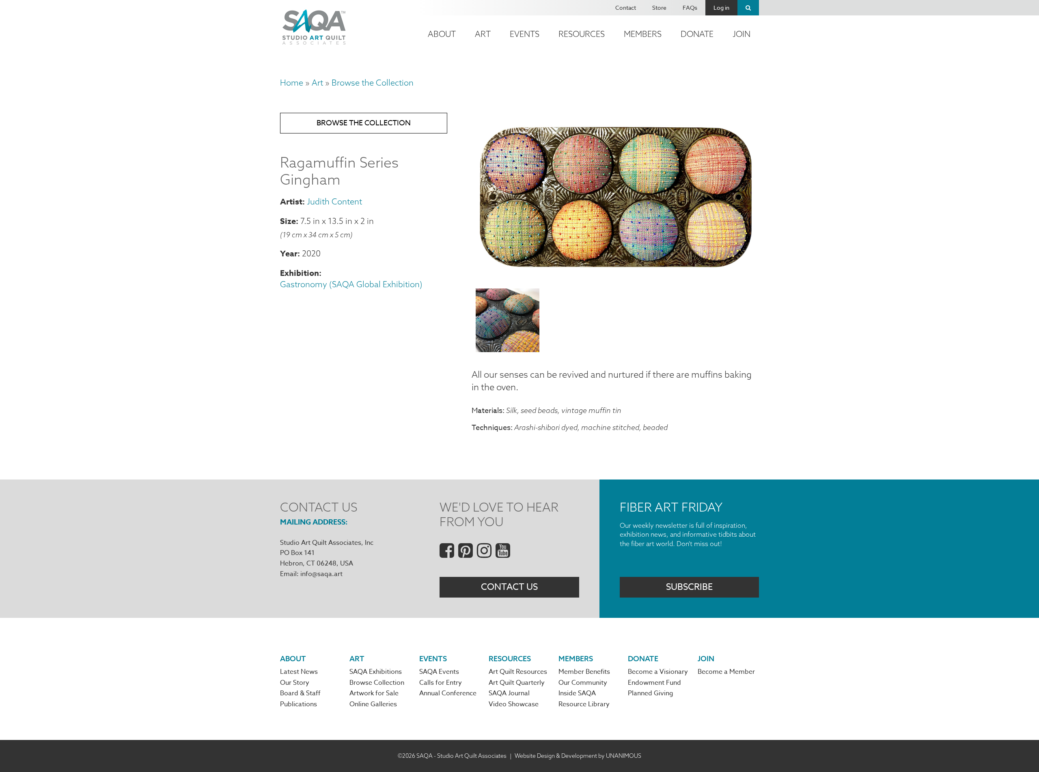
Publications (298, 704)
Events (524, 34)
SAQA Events (439, 672)
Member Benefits (584, 672)
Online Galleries (373, 704)
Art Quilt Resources (518, 672)
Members (643, 34)
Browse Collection (376, 683)
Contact (625, 7)
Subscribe (689, 587)
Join (741, 34)
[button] (615, 277)
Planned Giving (650, 693)
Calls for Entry (440, 683)
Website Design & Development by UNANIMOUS (578, 755)
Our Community (582, 683)
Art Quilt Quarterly (517, 683)
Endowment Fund (654, 683)
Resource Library (584, 704)
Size (288, 220)
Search (748, 7)
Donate (697, 34)
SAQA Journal (509, 693)
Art (483, 34)
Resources (581, 34)
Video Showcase (514, 704)
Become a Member (726, 672)
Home (291, 82)
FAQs (690, 7)
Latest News (299, 672)
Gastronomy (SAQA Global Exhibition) (351, 284)
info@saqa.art (321, 574)
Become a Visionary (658, 672)
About (442, 34)
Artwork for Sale (374, 693)
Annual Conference (447, 693)
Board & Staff (300, 693)
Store (659, 7)
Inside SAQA (577, 693)
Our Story (294, 683)
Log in (721, 7)
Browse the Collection (373, 82)
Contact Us (509, 587)
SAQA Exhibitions (375, 672)
